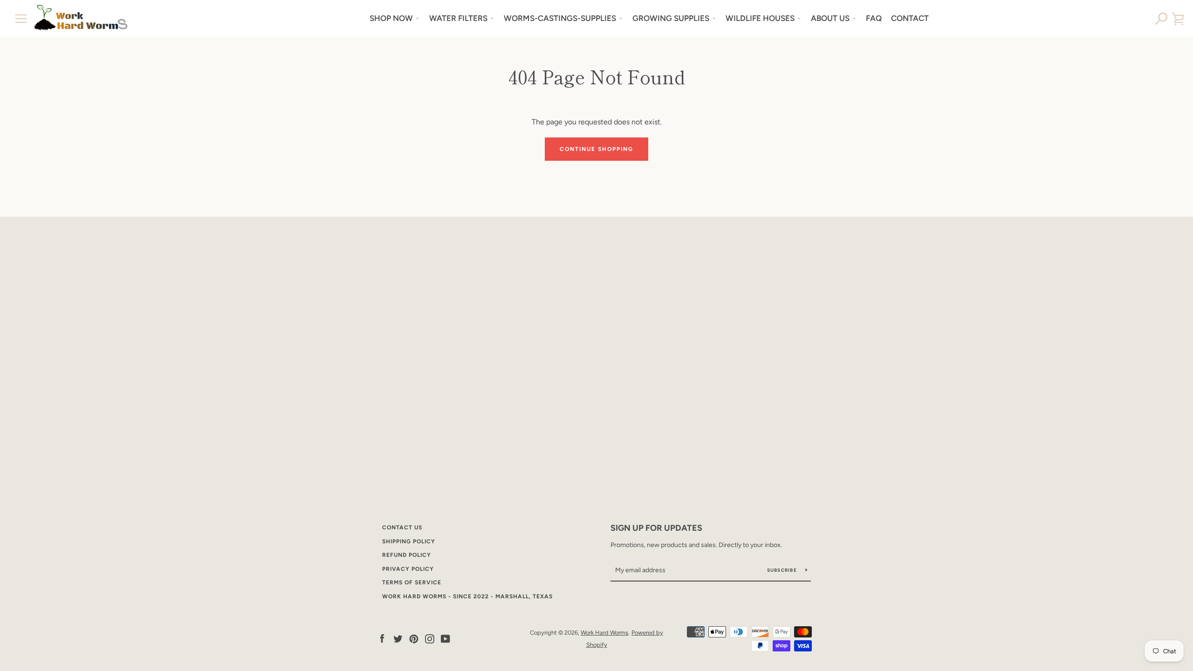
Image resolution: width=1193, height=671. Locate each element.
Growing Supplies (670, 18)
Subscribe (783, 570)
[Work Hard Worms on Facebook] (382, 638)
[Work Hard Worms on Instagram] (429, 638)
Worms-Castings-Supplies (560, 18)
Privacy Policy (408, 569)
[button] (1161, 18)
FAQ (874, 18)
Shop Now (391, 18)
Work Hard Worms (604, 632)
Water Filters (458, 18)
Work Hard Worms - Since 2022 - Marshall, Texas (467, 596)
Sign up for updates (656, 528)
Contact (910, 18)
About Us (830, 18)
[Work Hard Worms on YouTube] (445, 638)
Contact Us (402, 527)
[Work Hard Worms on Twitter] (398, 638)
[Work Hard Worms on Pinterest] (413, 638)
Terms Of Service (411, 582)
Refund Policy (406, 555)
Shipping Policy (408, 541)
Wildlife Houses (760, 18)
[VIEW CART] (1178, 18)
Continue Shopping (596, 149)
